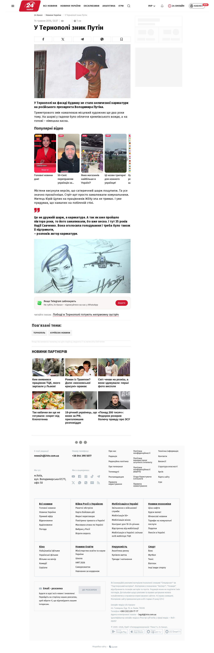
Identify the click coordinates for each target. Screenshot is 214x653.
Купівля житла (119, 555)
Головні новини (47, 508)
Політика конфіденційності (141, 452)
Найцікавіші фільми (49, 550)
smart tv (154, 631)
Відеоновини (46, 520)
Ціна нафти (154, 508)
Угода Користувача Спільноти (142, 478)
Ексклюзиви (91, 6)
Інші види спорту (157, 567)
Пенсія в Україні (156, 532)
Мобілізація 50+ (120, 515)
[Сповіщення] (162, 6)
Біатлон (152, 563)
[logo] (30, 6)
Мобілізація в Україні (125, 503)
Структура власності (168, 467)
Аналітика (109, 6)
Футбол (152, 555)
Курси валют (154, 512)
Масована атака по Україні (89, 524)
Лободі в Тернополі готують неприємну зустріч (86, 314)
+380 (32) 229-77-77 (129, 611)
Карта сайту (164, 477)
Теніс (151, 559)
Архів (160, 472)
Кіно (42, 546)
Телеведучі (114, 472)
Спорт (151, 546)
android (119, 631)
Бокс (150, 550)
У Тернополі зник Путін (76, 15)
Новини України (70, 6)
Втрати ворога (83, 533)
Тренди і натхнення (122, 559)
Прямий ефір (46, 516)
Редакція (113, 456)
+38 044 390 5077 (81, 455)
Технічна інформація (168, 451)
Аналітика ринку (120, 550)
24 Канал (38, 15)
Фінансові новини (157, 516)
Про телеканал (116, 467)
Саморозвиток (83, 567)
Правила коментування (140, 485)
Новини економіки (159, 503)
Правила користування (115, 483)
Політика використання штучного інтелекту (142, 460)
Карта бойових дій (85, 512)
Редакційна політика (118, 461)
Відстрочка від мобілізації (125, 528)
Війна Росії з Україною (89, 503)
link (73, 476)
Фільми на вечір (47, 559)
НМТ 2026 (80, 562)
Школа (79, 558)
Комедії (43, 563)
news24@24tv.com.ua (46, 455)
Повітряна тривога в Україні (90, 520)
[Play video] (82, 71)
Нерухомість (119, 546)
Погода (43, 529)
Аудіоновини (45, 524)
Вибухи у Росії (83, 529)
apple (136, 631)
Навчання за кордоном (87, 571)
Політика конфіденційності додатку (141, 470)
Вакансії (162, 461)
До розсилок (89, 590)
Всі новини (50, 6)
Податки (152, 528)
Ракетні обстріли (84, 508)
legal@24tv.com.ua (147, 614)
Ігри (121, 6)
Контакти (162, 456)
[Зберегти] (121, 39)
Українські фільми (48, 555)
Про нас (112, 451)
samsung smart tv (172, 631)
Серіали (43, 567)
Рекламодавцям (116, 477)
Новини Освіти (84, 546)
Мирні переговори (85, 516)
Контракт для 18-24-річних (125, 524)
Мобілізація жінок (121, 520)
